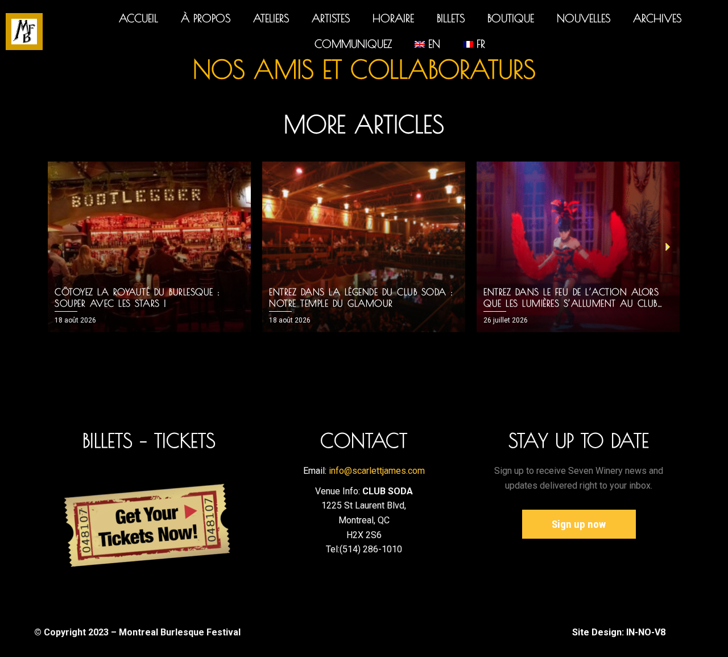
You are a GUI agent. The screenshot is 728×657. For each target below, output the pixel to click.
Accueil (138, 18)
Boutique (510, 18)
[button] (60, 247)
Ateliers (271, 18)
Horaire (393, 18)
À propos (205, 18)
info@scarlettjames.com (377, 470)
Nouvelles (583, 18)
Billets (451, 18)
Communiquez (353, 44)
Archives (657, 18)
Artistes (331, 18)
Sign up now (579, 524)
